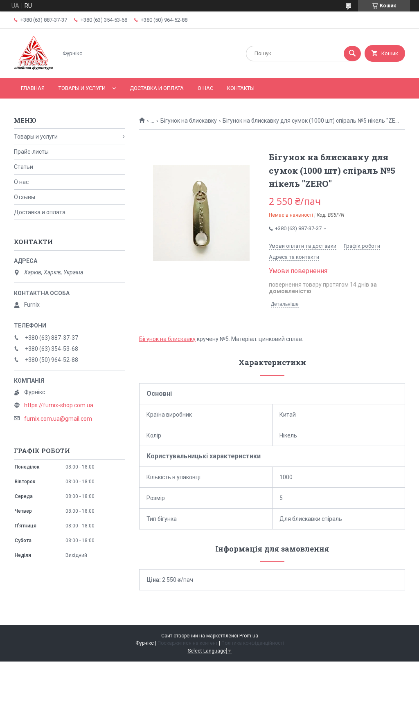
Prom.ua (248, 636)
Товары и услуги (82, 88)
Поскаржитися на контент (188, 643)
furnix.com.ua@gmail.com (58, 418)
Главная (33, 88)
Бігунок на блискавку (188, 120)
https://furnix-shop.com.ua (58, 405)
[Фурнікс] (33, 68)
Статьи (23, 167)
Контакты (241, 88)
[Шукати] (352, 53)
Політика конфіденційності (252, 643)
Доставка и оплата (157, 88)
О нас (205, 88)
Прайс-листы (31, 151)
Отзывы (24, 197)
